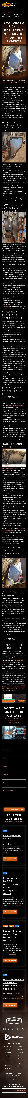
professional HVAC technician (15, 405)
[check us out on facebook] (4, 1029)
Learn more (10, 859)
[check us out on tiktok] (20, 1029)
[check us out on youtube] (12, 1029)
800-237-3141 (15, 4)
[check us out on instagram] (8, 1029)
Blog (9, 12)
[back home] (14, 1020)
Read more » (18, 905)
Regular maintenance (8, 468)
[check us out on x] (23, 1029)
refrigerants (6, 306)
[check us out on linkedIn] (16, 1029)
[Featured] (14, 1037)
